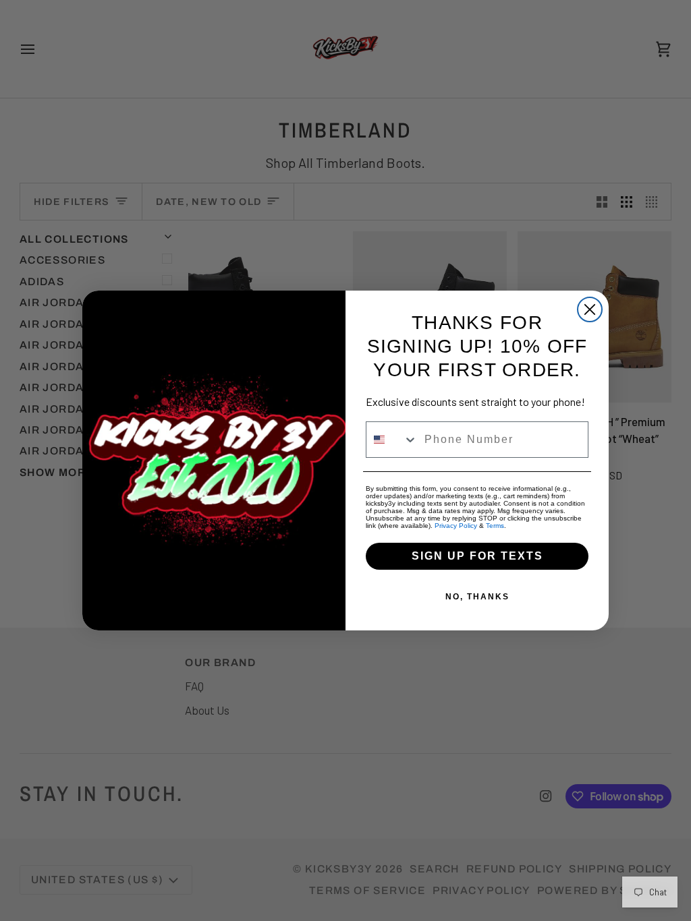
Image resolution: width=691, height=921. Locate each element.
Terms (495, 525)
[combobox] (392, 439)
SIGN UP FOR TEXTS (477, 556)
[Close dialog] (590, 309)
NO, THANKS (477, 596)
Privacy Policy (456, 525)
